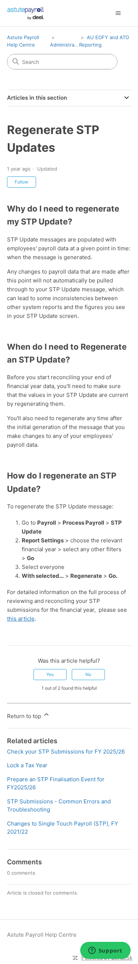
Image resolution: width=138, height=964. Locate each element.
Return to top (25, 716)
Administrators (67, 45)
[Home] (26, 13)
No (88, 674)
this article (21, 618)
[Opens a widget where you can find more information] (105, 951)
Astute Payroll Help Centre (42, 934)
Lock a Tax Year (27, 765)
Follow (21, 182)
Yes (50, 674)
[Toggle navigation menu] (118, 13)
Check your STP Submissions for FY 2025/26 (66, 751)
